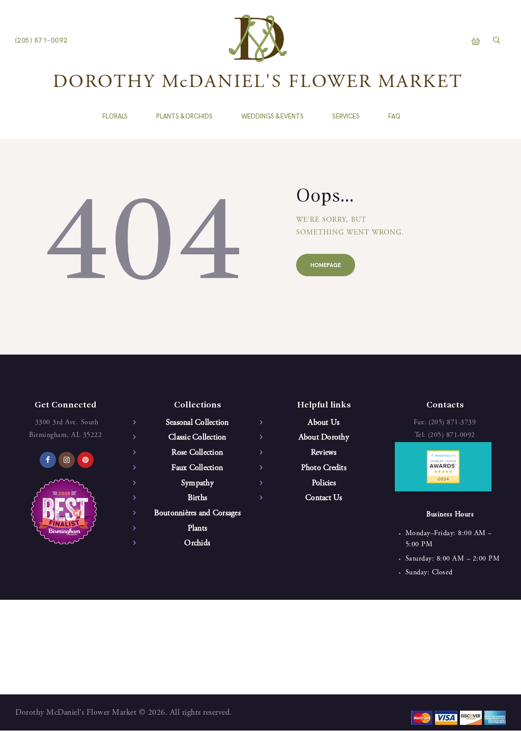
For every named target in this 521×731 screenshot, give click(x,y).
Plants (198, 528)
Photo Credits (323, 468)
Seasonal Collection (197, 423)
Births (198, 498)
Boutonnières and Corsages (197, 513)
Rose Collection (197, 453)
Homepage (325, 265)
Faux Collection (197, 468)
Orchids (197, 543)
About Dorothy (324, 437)
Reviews (324, 453)
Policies (324, 483)
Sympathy (197, 483)
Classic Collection (197, 437)
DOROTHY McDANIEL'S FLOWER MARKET (258, 83)
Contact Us (323, 498)
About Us (323, 423)
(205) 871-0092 (451, 435)
